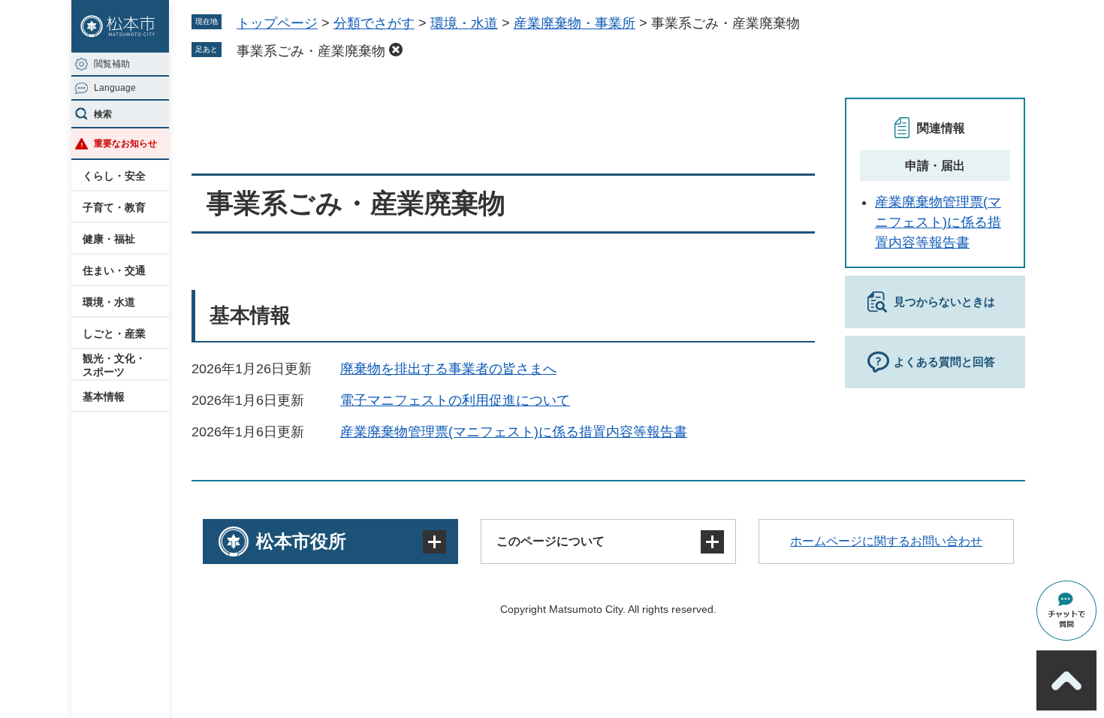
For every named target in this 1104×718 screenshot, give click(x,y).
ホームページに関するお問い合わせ (886, 541)
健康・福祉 (109, 239)
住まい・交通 (114, 270)
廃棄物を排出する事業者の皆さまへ (448, 368)
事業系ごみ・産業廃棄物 (311, 51)
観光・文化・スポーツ (114, 365)
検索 (103, 114)
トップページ (277, 23)
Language (115, 88)
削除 (396, 49)
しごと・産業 (114, 333)
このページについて (550, 541)
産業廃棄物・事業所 (574, 23)
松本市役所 (301, 541)
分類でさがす (374, 23)
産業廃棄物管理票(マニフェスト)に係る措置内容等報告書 (513, 431)
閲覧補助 (112, 64)
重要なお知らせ (125, 143)
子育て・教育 (114, 207)
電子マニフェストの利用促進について (455, 400)
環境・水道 (109, 302)
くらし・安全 (114, 176)
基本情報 (104, 397)
